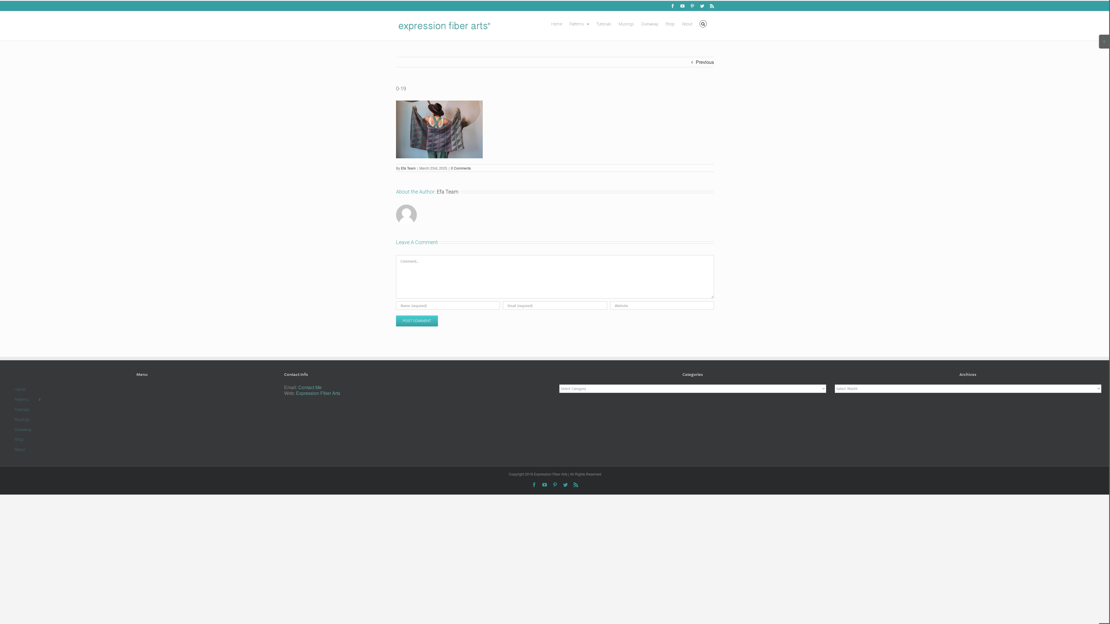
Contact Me (310, 387)
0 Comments (461, 168)
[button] (703, 23)
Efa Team (408, 168)
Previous (705, 62)
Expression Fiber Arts (318, 393)
